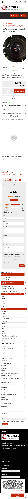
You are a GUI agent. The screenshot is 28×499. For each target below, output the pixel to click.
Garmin (15, 176)
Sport (3, 371)
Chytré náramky (6, 277)
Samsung (4, 323)
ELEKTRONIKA (6, 172)
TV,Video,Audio (5, 351)
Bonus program (5, 409)
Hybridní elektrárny (7, 382)
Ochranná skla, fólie (7, 286)
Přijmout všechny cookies (17, 495)
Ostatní (4, 333)
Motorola (4, 321)
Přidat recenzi (14, 200)
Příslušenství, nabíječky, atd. (9, 336)
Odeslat (22, 265)
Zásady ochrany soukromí (18, 490)
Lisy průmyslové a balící (8, 400)
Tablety (3, 346)
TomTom (4, 326)
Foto (2, 353)
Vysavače (3, 366)
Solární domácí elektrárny (9, 385)
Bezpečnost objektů (6, 358)
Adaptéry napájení (6, 363)
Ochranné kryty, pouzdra (9, 338)
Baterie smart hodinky (8, 289)
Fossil (3, 306)
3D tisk (3, 392)
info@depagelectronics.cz (11, 448)
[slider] (15, 67)
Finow (3, 301)
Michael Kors (5, 318)
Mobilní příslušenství (7, 343)
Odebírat (5, 424)
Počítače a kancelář (7, 348)
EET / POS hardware (6, 272)
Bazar (3, 397)
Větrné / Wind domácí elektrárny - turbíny (11, 379)
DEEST (3, 299)
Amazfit (4, 296)
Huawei (4, 311)
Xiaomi (3, 328)
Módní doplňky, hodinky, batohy (10, 373)
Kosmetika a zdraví (6, 376)
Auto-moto (4, 368)
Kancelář (4, 361)
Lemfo (3, 314)
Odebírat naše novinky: (7, 416)
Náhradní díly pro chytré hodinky (11, 294)
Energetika (4, 387)
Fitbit (3, 304)
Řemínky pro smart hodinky (9, 291)
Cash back (4, 406)
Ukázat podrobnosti (6, 494)
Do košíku (20, 91)
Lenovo (4, 316)
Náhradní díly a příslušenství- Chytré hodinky (11, 283)
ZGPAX (3, 331)
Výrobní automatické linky (8, 395)
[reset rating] (14, 259)
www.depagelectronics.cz (7, 442)
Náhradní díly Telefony (8, 341)
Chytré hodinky (5, 279)
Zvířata (3, 390)
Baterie (3, 356)
